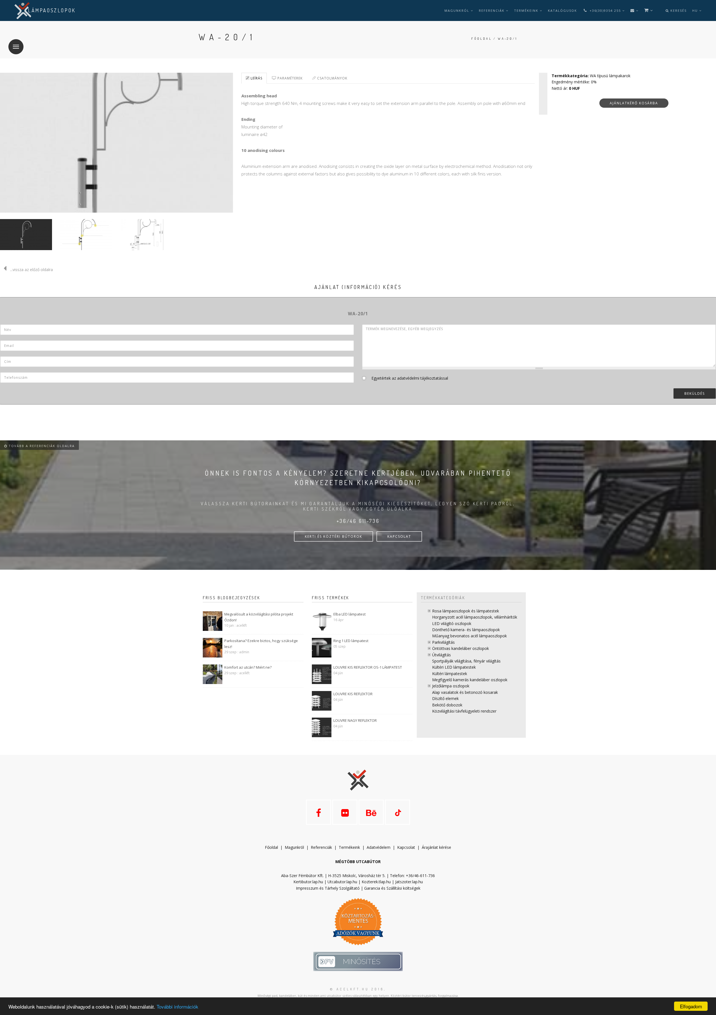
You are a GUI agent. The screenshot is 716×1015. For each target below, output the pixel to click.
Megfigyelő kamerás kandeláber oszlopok (469, 679)
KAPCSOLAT (399, 536)
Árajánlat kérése (436, 847)
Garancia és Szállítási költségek (392, 888)
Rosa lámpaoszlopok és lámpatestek (465, 611)
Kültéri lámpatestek (449, 673)
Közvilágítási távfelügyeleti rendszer (464, 711)
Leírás (255, 78)
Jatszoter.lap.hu (409, 881)
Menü (15, 46)
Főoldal (481, 39)
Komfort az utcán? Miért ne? (248, 667)
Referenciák (492, 10)
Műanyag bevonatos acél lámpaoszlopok (469, 635)
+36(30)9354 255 (605, 10)
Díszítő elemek (445, 698)
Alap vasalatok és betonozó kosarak (465, 692)
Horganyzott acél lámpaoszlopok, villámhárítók (474, 617)
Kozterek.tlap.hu (376, 881)
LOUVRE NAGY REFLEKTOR (355, 720)
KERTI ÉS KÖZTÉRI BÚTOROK (333, 536)
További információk (177, 1006)
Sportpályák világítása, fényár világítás (466, 661)
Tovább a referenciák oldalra (41, 446)
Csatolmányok (331, 78)
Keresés (678, 10)
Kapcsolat (406, 847)
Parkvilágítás (443, 642)
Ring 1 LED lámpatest (350, 640)
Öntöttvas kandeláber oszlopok (460, 648)
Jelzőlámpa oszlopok (450, 686)
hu (695, 10)
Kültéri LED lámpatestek (454, 667)
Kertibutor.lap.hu (308, 881)
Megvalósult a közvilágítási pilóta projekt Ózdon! (258, 617)
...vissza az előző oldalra (31, 269)
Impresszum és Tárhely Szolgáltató (328, 888)
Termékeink (527, 10)
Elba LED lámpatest (349, 614)
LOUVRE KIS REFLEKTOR (353, 693)
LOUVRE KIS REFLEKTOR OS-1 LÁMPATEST (367, 667)
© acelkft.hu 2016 (357, 989)
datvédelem (379, 847)
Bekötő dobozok (447, 705)
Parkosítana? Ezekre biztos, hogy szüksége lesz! (261, 643)
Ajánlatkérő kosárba (634, 103)
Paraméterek (289, 78)
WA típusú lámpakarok (610, 75)
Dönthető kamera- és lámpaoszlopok (466, 629)
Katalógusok (562, 10)
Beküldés (694, 393)
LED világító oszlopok (451, 623)
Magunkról (457, 10)
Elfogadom (691, 1006)
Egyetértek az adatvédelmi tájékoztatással (409, 378)
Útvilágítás (441, 654)
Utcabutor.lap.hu (342, 881)
